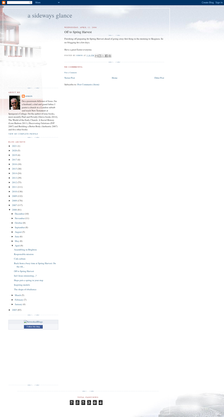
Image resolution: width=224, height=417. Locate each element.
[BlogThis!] (100, 56)
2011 (15, 186)
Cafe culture (20, 258)
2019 (15, 155)
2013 (15, 177)
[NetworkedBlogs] (33, 321)
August (18, 231)
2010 (15, 191)
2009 (15, 196)
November (20, 218)
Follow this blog (33, 327)
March (18, 295)
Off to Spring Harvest (24, 271)
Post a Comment (70, 72)
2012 (15, 182)
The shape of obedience (25, 289)
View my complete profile (23, 134)
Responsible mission (24, 254)
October (19, 222)
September (20, 227)
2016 (15, 164)
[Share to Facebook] (106, 56)
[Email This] (96, 56)
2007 (15, 205)
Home (114, 77)
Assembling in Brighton (25, 249)
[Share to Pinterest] (109, 56)
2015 (15, 168)
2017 (15, 159)
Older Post (159, 77)
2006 (15, 209)
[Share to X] (103, 56)
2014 (15, 173)
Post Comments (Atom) (88, 84)
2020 (15, 150)
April (17, 245)
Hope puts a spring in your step (28, 280)
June (17, 236)
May (17, 241)
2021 (15, 145)
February (19, 299)
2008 (15, 200)
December (20, 213)
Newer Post (69, 77)
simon (28, 96)
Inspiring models (22, 284)
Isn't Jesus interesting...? (25, 275)
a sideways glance (50, 15)
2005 (15, 309)
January (19, 304)
